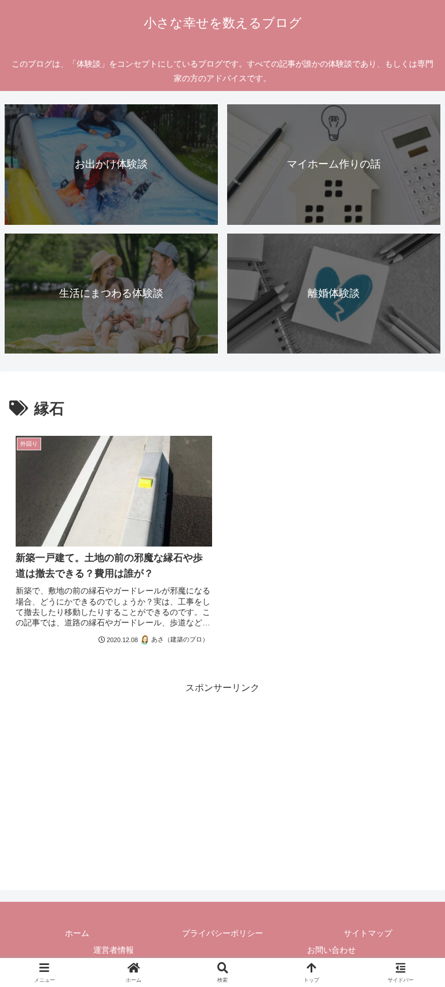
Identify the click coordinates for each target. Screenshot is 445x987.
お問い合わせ (331, 950)
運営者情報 (113, 950)
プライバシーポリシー (222, 933)
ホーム (77, 933)
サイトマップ (368, 933)
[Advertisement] (222, 778)
